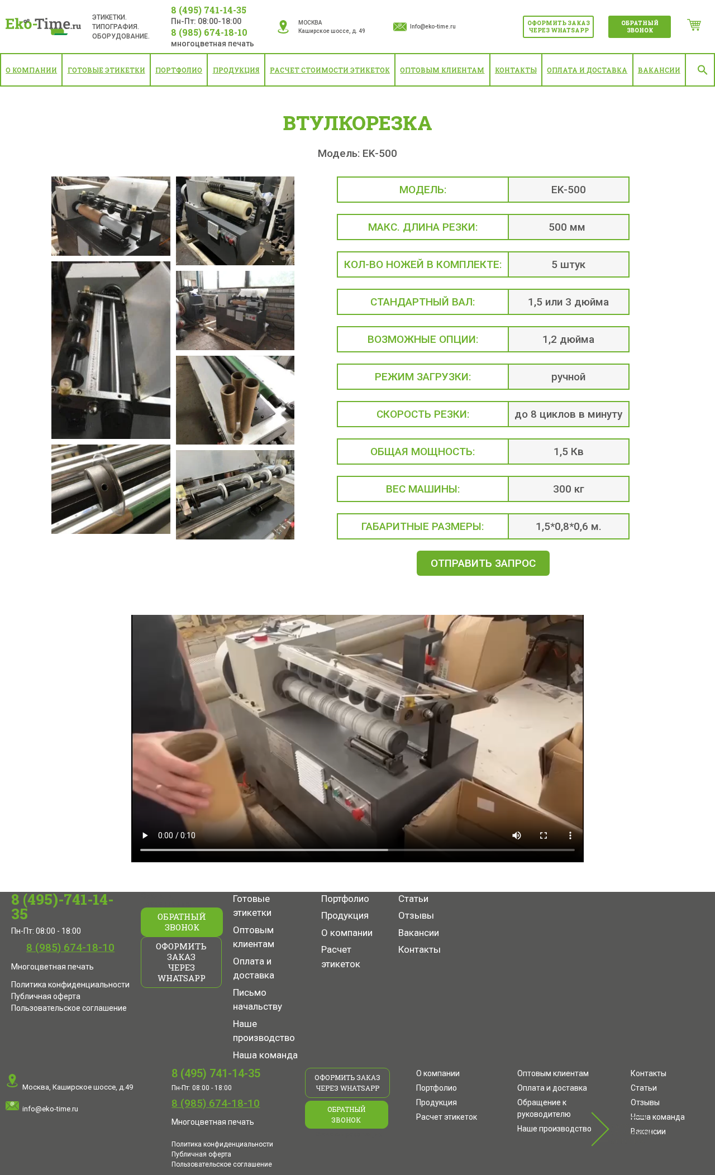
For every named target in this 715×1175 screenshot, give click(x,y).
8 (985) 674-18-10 (209, 32)
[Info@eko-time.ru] (400, 27)
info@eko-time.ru (50, 1109)
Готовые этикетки (106, 69)
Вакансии (659, 69)
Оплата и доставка (587, 69)
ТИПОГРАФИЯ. (115, 27)
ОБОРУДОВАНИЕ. (121, 36)
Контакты (516, 69)
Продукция (236, 69)
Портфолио (178, 69)
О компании (31, 69)
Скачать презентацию (166, 899)
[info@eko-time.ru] (12, 1105)
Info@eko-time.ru (433, 26)
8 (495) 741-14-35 (208, 10)
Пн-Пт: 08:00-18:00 (206, 21)
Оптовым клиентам (442, 69)
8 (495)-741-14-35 (62, 906)
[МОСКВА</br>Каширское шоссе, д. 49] (283, 27)
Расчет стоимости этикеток (330, 69)
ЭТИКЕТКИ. (109, 17)
